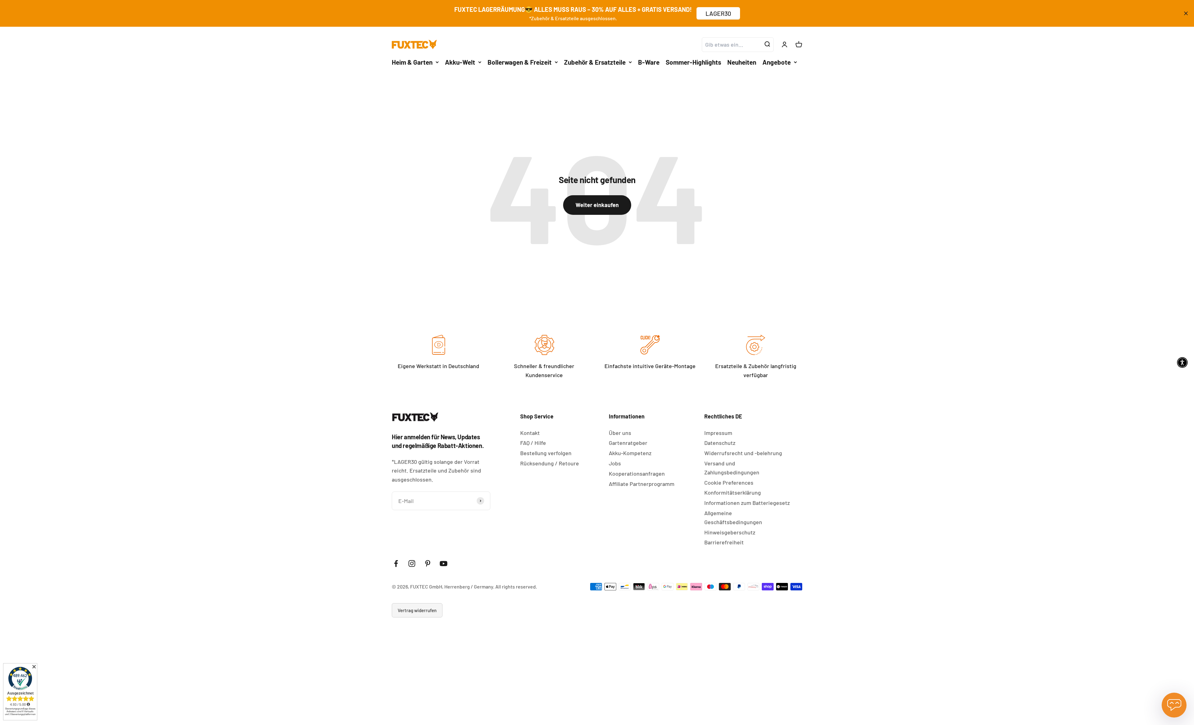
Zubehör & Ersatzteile (595, 62)
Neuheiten (741, 62)
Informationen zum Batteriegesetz (747, 502)
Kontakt (530, 432)
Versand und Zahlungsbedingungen (731, 468)
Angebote (776, 62)
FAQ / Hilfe (533, 442)
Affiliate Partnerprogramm (641, 483)
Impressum (718, 432)
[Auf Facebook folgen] (396, 563)
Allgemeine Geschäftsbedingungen (733, 517)
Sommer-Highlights (693, 62)
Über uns (620, 432)
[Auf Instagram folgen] (412, 563)
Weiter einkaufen (597, 204)
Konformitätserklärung (732, 492)
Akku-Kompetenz (630, 453)
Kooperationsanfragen (637, 473)
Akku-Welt (460, 62)
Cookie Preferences (728, 482)
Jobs (615, 463)
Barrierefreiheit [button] (724, 542)
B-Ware (648, 62)
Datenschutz (719, 442)
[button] (1182, 362)
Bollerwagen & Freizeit (520, 62)
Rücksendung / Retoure (549, 463)
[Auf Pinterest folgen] (427, 563)
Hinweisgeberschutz (729, 532)
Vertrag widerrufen (417, 610)
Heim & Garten (412, 62)
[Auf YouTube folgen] (443, 563)
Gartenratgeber (628, 442)
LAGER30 (718, 13)
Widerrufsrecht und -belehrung (743, 453)
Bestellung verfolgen (546, 453)
